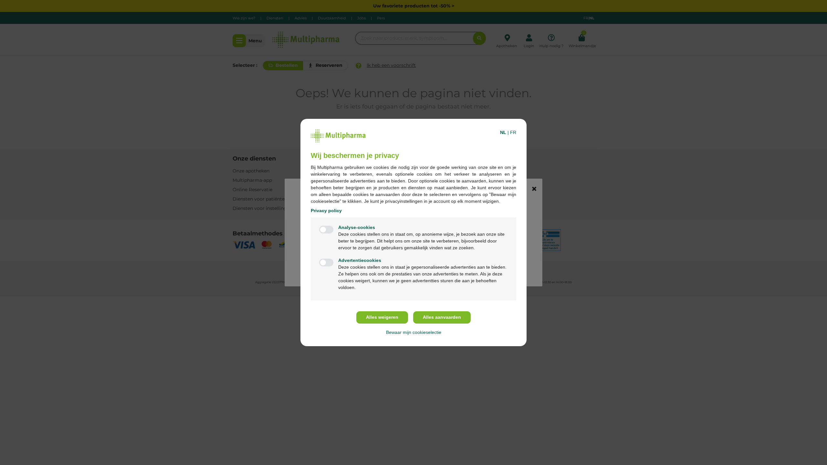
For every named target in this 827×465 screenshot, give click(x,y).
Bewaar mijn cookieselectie (413, 332)
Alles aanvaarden (442, 317)
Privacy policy (326, 210)
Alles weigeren (382, 317)
